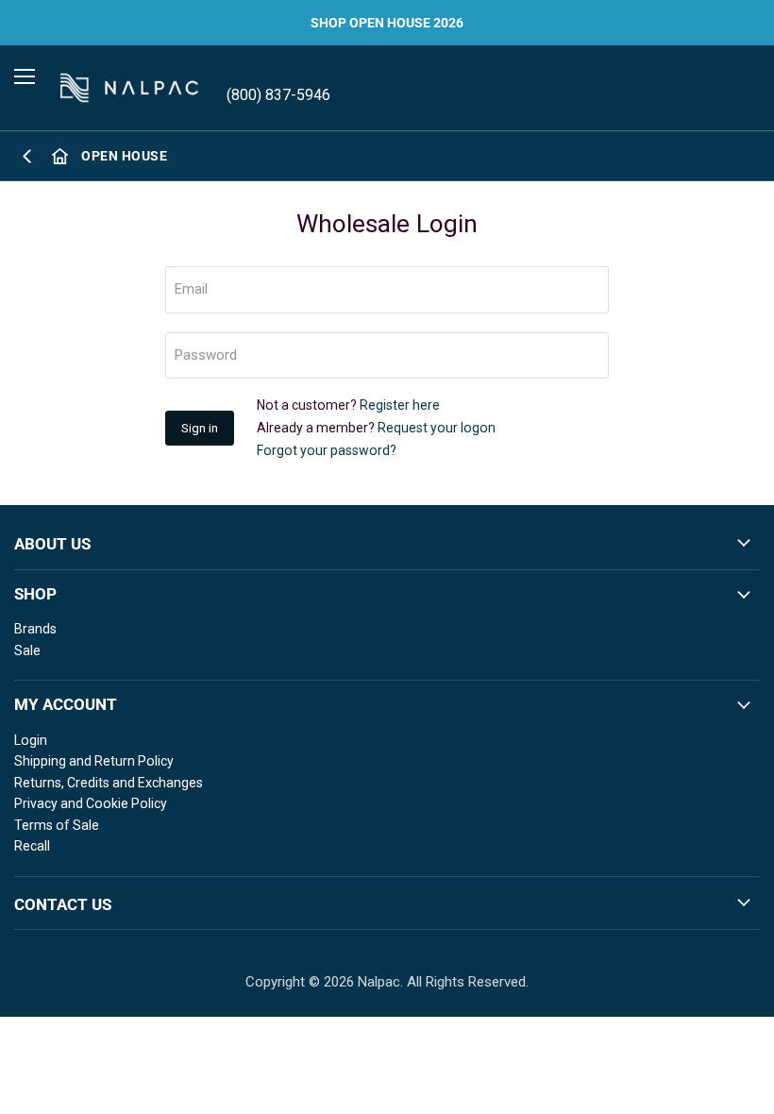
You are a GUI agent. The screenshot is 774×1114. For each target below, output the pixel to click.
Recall (32, 845)
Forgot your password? (326, 450)
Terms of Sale (56, 825)
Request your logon (437, 427)
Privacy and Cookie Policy (90, 803)
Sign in (199, 428)
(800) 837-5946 (278, 95)
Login (30, 740)
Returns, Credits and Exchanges (108, 782)
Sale (27, 650)
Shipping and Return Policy (94, 760)
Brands (35, 628)
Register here (400, 405)
